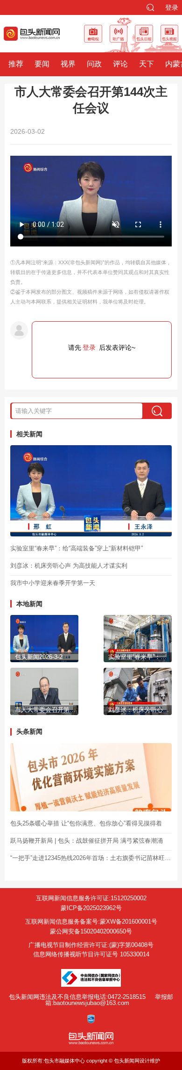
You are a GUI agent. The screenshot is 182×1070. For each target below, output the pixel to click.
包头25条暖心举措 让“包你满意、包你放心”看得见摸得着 (86, 823)
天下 (146, 64)
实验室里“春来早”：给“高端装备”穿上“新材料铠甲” (76, 548)
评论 (120, 64)
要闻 (42, 64)
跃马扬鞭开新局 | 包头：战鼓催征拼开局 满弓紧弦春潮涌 (86, 840)
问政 (94, 64)
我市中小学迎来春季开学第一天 (52, 582)
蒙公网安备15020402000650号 (91, 931)
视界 (68, 64)
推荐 (15, 64)
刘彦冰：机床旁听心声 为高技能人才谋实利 (68, 565)
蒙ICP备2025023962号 (91, 907)
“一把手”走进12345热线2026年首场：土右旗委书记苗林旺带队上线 (91, 857)
